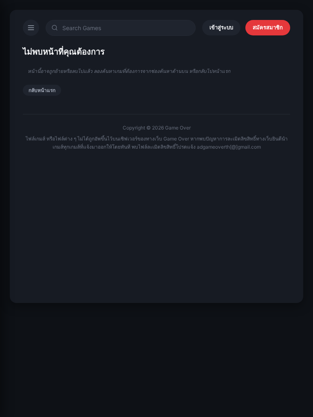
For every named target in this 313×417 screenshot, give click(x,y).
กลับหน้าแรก (42, 90)
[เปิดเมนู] (31, 28)
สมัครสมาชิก (268, 27)
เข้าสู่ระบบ (221, 27)
